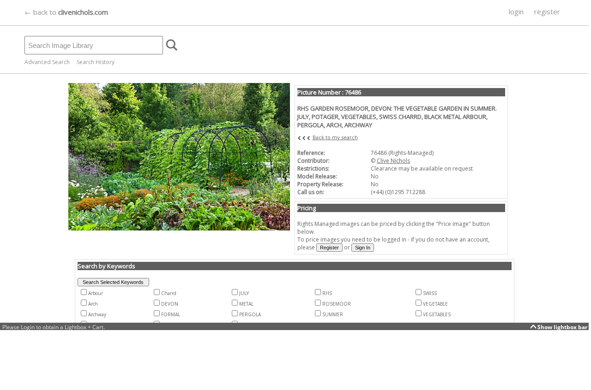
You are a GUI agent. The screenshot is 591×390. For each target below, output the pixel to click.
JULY (244, 293)
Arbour (95, 293)
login (516, 11)
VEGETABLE (435, 304)
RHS (327, 293)
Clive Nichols (393, 161)
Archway (97, 314)
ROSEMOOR (336, 304)
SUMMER (332, 314)
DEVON (169, 304)
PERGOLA (250, 314)
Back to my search (335, 137)
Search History (96, 62)
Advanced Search (47, 62)
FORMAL (170, 314)
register (547, 11)
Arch (93, 304)
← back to (66, 12)
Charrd (168, 293)
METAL (246, 304)
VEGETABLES (437, 314)
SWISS (430, 293)
